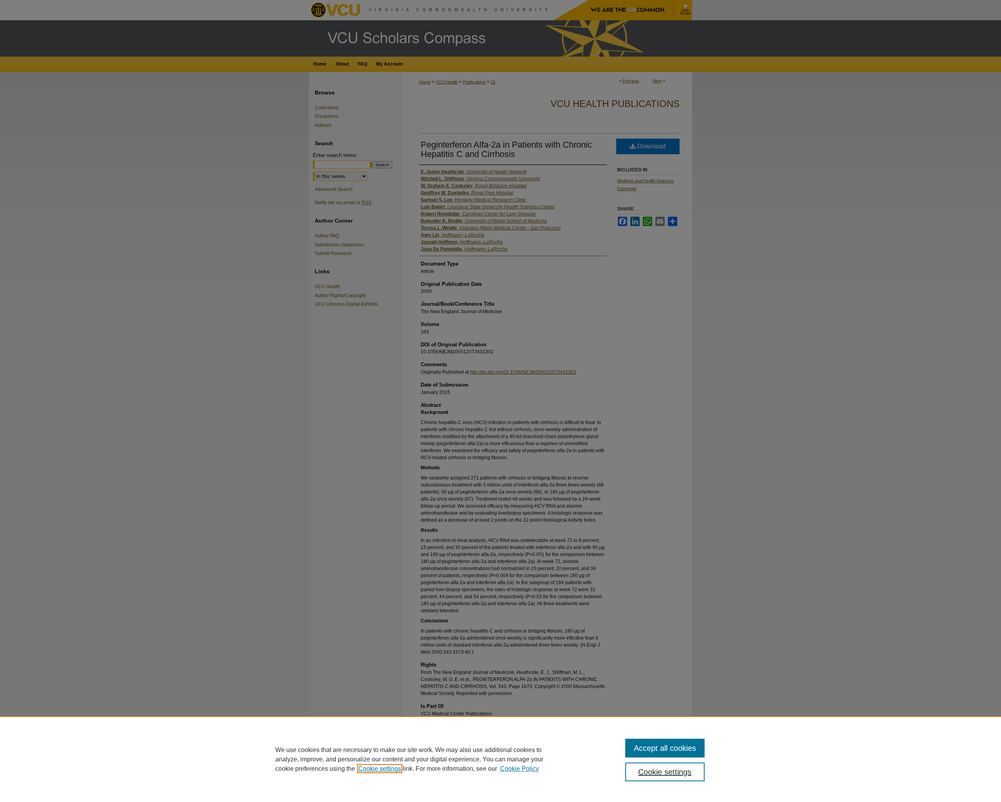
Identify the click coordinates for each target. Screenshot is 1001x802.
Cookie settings (379, 768)
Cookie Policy (519, 768)
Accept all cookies (665, 748)
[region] (500, 759)
